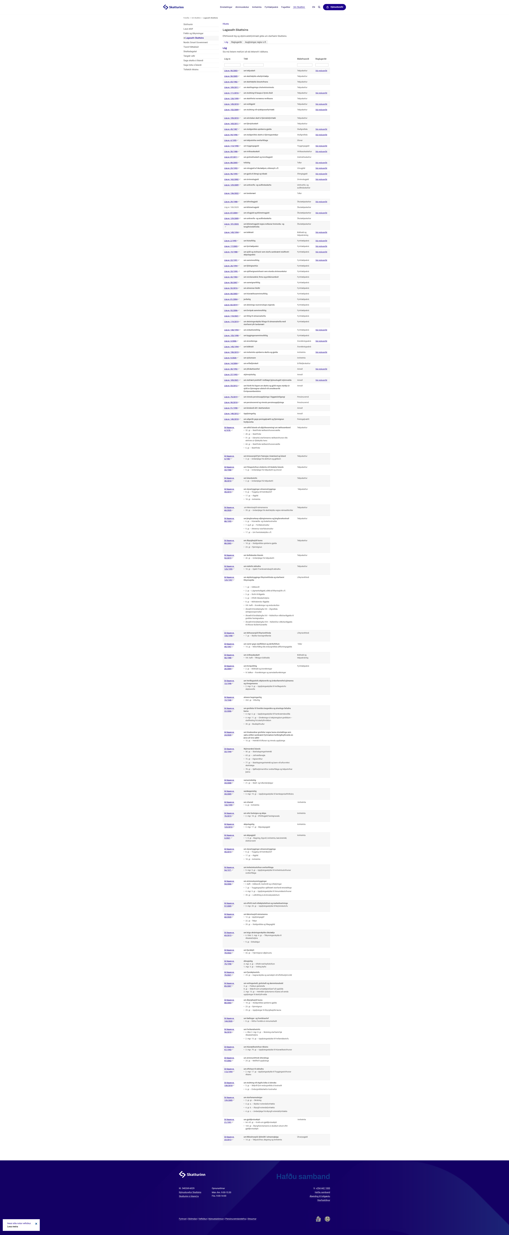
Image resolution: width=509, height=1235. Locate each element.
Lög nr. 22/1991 (231, 260)
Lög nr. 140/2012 (231, 414)
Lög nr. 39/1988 (231, 202)
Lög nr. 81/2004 (231, 299)
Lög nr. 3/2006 (230, 341)
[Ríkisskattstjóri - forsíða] (176, 7)
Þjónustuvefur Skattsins (190, 1192)
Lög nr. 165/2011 (231, 124)
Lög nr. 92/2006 (231, 310)
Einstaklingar (226, 7)
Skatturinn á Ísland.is (189, 1196)
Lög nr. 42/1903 (231, 277)
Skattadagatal (190, 51)
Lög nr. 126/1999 (231, 98)
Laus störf (188, 29)
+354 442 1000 (323, 1188)
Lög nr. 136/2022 (231, 193)
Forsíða (186, 18)
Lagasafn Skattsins (210, 18)
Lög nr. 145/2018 (231, 104)
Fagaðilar (285, 7)
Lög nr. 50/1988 (231, 151)
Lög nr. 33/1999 (231, 271)
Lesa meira (12, 1226)
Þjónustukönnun (216, 1219)
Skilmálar (192, 1219)
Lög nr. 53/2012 (231, 386)
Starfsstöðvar (323, 1200)
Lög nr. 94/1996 (231, 135)
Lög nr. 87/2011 (231, 157)
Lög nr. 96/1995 (231, 174)
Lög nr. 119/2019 (231, 321)
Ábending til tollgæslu (320, 1196)
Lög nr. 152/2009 (231, 110)
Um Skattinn (196, 18)
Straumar (252, 1219)
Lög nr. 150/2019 (231, 352)
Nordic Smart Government (195, 42)
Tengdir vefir (189, 56)
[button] (226, 24)
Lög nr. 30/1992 (231, 369)
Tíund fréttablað (191, 47)
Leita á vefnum (319, 7)
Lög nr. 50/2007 (231, 282)
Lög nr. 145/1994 (231, 232)
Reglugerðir (236, 42)
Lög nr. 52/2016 (231, 288)
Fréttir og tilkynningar (193, 33)
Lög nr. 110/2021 (231, 316)
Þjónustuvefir (337, 7)
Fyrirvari (183, 1219)
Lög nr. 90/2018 (231, 402)
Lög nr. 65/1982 (231, 82)
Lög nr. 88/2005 (231, 163)
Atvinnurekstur (242, 7)
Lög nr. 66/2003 (231, 294)
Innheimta (257, 7)
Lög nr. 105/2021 (231, 380)
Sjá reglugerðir (321, 71)
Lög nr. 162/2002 (231, 179)
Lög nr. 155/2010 (231, 118)
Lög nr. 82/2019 (231, 305)
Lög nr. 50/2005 (231, 76)
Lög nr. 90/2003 (231, 71)
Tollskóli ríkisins (190, 69)
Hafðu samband (322, 1192)
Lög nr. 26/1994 (231, 266)
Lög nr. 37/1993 (231, 374)
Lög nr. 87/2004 (231, 213)
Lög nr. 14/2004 (231, 363)
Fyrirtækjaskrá (271, 7)
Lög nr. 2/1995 (230, 241)
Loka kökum (35, 1223)
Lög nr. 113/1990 (231, 146)
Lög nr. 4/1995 (230, 140)
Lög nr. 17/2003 (231, 246)
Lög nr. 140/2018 (231, 419)
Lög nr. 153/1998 (231, 335)
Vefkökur (203, 1219)
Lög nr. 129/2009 (231, 185)
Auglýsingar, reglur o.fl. (255, 42)
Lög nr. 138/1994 (231, 330)
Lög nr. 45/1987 (231, 129)
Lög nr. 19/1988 (231, 252)
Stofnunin (188, 24)
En (313, 7)
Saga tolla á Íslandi (192, 65)
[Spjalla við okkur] (498, 1224)
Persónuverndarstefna (235, 1219)
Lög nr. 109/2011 (231, 87)
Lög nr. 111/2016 (231, 93)
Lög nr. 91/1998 (231, 408)
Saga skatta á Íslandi (193, 60)
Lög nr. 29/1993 (231, 168)
